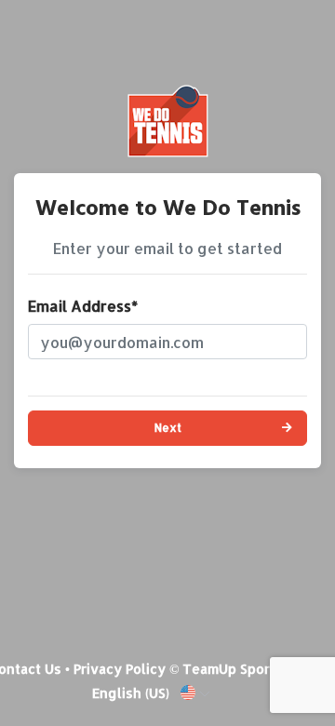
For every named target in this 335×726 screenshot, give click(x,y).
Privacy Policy (120, 669)
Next (167, 428)
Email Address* (83, 306)
